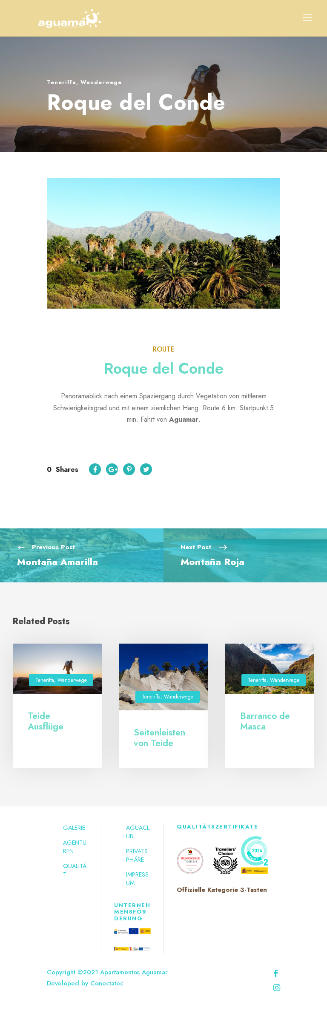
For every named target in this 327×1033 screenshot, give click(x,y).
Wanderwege (101, 82)
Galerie (74, 827)
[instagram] (276, 987)
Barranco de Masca (265, 721)
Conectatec (106, 983)
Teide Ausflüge (45, 721)
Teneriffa (61, 82)
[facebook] (275, 973)
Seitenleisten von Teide (159, 737)
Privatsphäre (137, 855)
